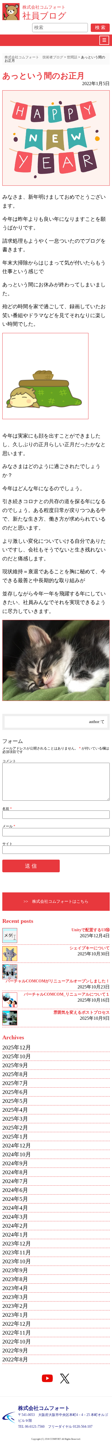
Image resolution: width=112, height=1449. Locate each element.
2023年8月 (15, 1279)
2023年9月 (15, 1270)
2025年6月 (15, 1092)
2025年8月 (15, 1074)
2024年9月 (15, 1163)
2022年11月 (16, 1332)
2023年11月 (16, 1252)
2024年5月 (15, 1199)
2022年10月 (16, 1341)
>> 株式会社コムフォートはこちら (56, 901)
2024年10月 (16, 1154)
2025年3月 (15, 1119)
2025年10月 (16, 1056)
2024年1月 (15, 1234)
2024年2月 (15, 1225)
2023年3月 (15, 1297)
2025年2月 (15, 1127)
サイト (7, 844)
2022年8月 (15, 1359)
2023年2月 (15, 1306)
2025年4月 (15, 1110)
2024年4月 (15, 1208)
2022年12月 (16, 1323)
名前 (7, 809)
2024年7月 (15, 1181)
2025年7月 (15, 1083)
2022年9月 (15, 1350)
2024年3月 (15, 1217)
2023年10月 (16, 1261)
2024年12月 (16, 1145)
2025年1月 (15, 1136)
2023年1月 (15, 1315)
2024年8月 (15, 1172)
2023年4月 (15, 1288)
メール (8, 826)
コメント (9, 761)
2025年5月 (15, 1101)
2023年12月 (16, 1243)
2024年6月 (15, 1190)
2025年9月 (15, 1065)
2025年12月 (16, 1047)
